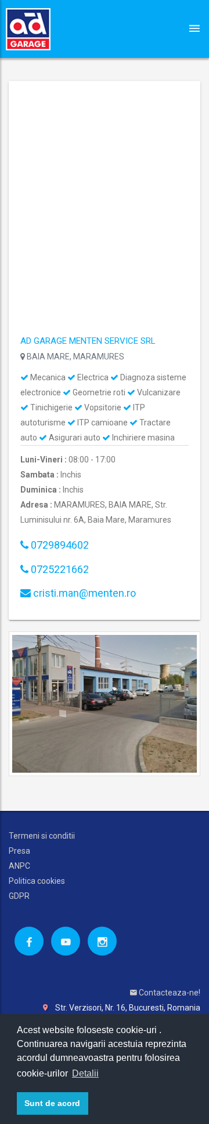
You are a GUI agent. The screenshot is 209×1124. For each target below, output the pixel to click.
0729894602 (58, 545)
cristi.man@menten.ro (83, 593)
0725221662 (58, 569)
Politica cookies (37, 881)
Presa (19, 850)
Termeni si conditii (42, 835)
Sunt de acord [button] (52, 1103)
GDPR (19, 896)
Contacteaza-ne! (168, 992)
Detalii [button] (85, 1073)
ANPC (19, 865)
